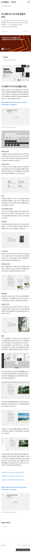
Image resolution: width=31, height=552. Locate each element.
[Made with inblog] (22, 550)
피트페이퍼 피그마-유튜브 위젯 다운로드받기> (13, 472)
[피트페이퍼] (5, 2)
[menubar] (25, 31)
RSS (19, 545)
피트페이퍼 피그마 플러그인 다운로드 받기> (13, 476)
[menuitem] (25, 31)
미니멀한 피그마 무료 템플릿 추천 (9, 60)
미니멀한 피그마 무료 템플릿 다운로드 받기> (13, 480)
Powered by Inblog (25, 545)
